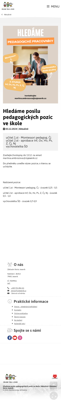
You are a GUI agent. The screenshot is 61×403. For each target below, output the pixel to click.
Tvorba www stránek (55, 377)
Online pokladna (21, 313)
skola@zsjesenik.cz (18, 290)
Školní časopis (19, 316)
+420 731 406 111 (17, 288)
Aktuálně (7, 14)
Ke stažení (18, 320)
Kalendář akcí (19, 323)
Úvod (7, 6)
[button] (53, 6)
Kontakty (17, 310)
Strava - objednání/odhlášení (25, 306)
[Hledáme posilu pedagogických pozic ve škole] (30, 64)
